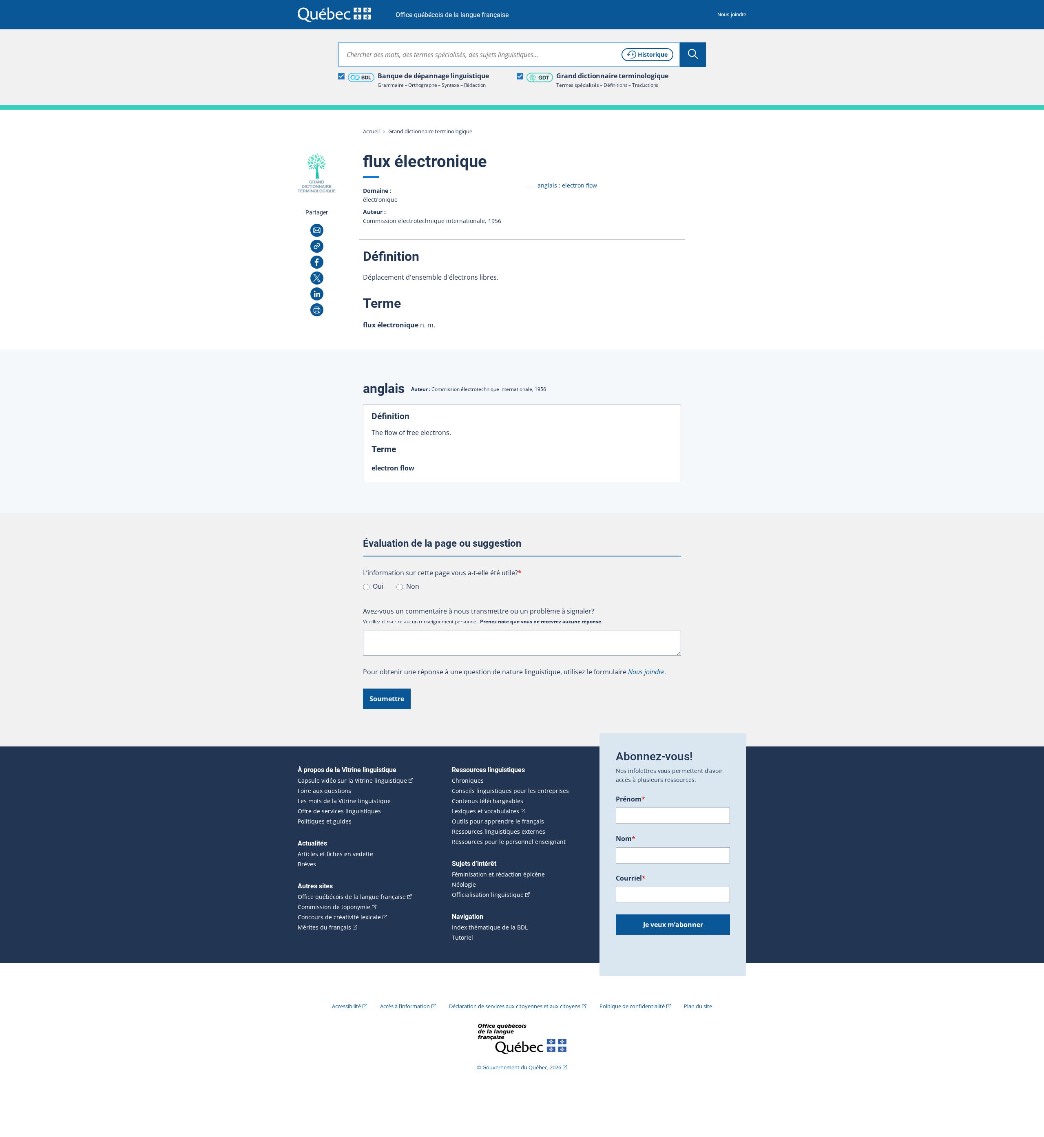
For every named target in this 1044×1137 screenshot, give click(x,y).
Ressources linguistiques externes (498, 831)
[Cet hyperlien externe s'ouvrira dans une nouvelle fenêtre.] (334, 14)
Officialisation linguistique (488, 895)
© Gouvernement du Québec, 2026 (519, 1067)
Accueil (371, 131)
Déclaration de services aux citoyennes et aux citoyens (514, 1006)
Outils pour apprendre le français (498, 821)
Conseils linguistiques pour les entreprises (510, 791)
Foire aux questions (324, 791)
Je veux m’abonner (673, 924)
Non (412, 586)
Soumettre (386, 698)
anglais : (567, 185)
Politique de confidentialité (632, 1006)
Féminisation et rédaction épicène (498, 874)
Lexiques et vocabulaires (485, 811)
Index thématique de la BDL (490, 927)
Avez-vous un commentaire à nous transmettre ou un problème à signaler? (478, 611)
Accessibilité (346, 1006)
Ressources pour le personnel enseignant (509, 842)
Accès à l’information (405, 1006)
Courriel (631, 878)
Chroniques (468, 780)
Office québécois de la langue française (452, 15)
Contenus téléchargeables (487, 801)
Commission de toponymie (334, 907)
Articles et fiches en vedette (335, 854)
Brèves (307, 864)
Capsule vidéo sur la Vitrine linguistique (352, 780)
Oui (378, 586)
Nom (625, 838)
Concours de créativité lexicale (339, 917)
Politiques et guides (325, 821)
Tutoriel (462, 937)
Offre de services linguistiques (339, 811)
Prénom (630, 799)
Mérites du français (324, 927)
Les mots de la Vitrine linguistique (344, 801)
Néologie (464, 884)
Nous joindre (731, 14)
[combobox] (509, 54)
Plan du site (698, 1006)
